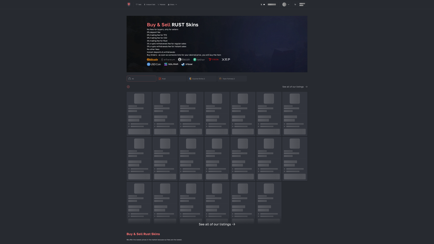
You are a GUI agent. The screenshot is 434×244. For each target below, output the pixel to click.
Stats (172, 4)
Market (162, 4)
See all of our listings (293, 86)
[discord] (264, 4)
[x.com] (261, 4)
